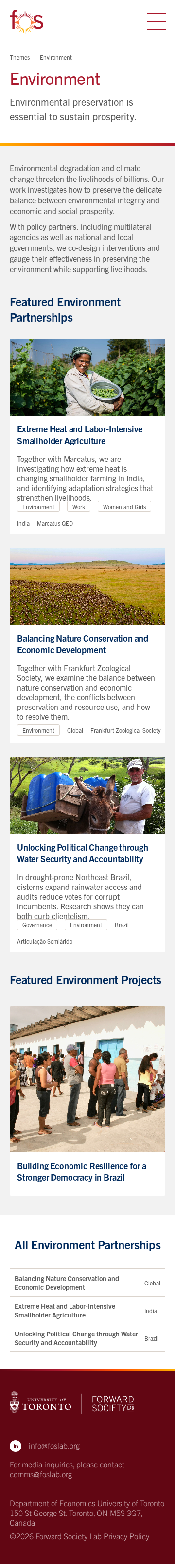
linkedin (15, 1446)
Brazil (151, 1338)
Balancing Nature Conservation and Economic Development (67, 1282)
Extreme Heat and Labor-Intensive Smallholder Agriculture (65, 1310)
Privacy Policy (126, 1536)
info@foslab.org (54, 1445)
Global (152, 1282)
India (150, 1310)
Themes (20, 57)
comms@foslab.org (41, 1474)
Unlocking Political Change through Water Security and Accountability (76, 1338)
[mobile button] (156, 21)
